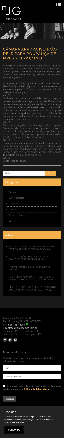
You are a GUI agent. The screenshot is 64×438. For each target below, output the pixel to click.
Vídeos (12, 221)
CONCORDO (14, 430)
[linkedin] (10, 340)
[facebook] (5, 340)
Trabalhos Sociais (17, 215)
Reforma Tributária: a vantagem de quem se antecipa (29, 268)
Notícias (13, 209)
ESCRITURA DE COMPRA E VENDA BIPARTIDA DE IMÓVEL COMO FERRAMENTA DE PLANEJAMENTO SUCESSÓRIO (32, 278)
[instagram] (15, 340)
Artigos (12, 192)
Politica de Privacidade (36, 389)
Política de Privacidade (14, 422)
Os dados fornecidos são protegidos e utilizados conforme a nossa (32, 387)
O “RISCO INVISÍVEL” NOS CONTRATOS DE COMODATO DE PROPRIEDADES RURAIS (28, 258)
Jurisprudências (16, 198)
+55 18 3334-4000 (15, 324)
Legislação (14, 203)
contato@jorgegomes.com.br (21, 328)
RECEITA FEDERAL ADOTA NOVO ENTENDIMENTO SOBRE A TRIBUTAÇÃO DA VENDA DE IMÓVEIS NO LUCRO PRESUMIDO (32, 288)
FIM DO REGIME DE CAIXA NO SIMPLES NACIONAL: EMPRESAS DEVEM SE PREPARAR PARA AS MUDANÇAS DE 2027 (32, 248)
